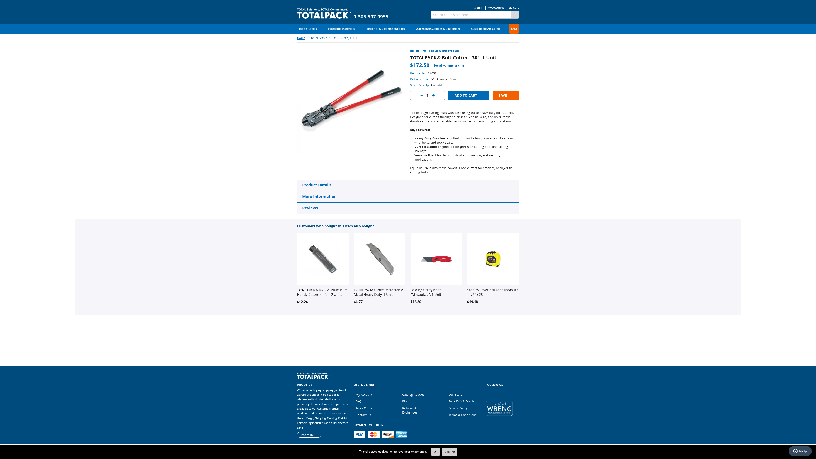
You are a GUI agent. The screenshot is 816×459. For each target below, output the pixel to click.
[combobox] (471, 15)
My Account (496, 8)
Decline (449, 452)
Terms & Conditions (462, 415)
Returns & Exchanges (409, 410)
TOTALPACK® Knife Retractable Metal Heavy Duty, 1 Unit (378, 292)
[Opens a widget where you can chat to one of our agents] (800, 451)
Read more (307, 435)
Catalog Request (413, 394)
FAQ (358, 401)
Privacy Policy (458, 408)
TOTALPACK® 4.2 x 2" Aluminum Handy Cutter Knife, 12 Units (322, 292)
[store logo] (324, 13)
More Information (319, 196)
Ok (436, 452)
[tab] (451, 65)
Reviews (310, 208)
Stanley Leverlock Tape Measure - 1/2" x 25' (492, 292)
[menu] (408, 29)
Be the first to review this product (434, 51)
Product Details (317, 185)
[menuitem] (308, 29)
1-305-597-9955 (371, 17)
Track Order (364, 408)
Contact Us (363, 415)
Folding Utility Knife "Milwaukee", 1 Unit (426, 292)
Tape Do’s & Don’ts (462, 401)
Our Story (455, 394)
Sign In (478, 8)
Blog (405, 401)
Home (301, 38)
